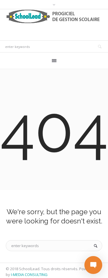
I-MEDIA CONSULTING (29, 274)
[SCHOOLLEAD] (54, 16)
